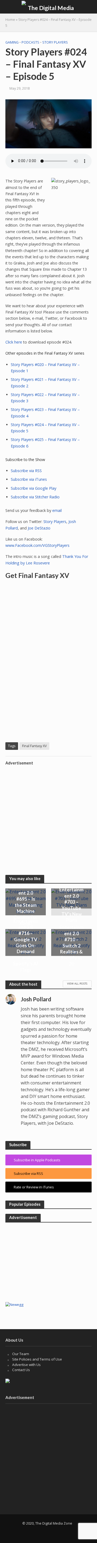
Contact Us (21, 1369)
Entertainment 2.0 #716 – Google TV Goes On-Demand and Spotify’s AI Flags (25, 945)
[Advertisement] (48, 816)
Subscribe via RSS (26, 470)
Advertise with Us (26, 1364)
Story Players (55, 42)
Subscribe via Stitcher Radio (35, 496)
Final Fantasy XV (34, 746)
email (57, 510)
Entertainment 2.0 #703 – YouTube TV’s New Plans (71, 905)
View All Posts (77, 983)
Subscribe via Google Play (33, 488)
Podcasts (30, 42)
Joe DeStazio (39, 528)
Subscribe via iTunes (29, 479)
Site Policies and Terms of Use (37, 1359)
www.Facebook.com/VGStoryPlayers (37, 545)
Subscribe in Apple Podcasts (37, 1160)
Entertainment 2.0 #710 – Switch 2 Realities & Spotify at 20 (71, 945)
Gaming (12, 42)
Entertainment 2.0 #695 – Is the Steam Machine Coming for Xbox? (25, 905)
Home (10, 19)
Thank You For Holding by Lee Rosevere (46, 559)
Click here (13, 342)
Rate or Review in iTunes (34, 1187)
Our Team (20, 1353)
